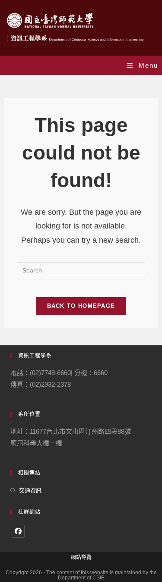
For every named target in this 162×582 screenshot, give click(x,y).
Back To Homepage (81, 306)
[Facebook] (18, 531)
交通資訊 (30, 490)
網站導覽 (81, 557)
